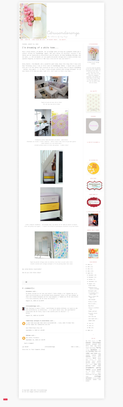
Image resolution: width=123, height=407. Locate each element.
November (91, 277)
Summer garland (92, 311)
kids (95, 364)
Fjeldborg (68, 55)
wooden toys (97, 379)
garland (88, 362)
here (62, 65)
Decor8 (41, 51)
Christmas (97, 343)
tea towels (95, 374)
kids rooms (97, 365)
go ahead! (26, 346)
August (91, 283)
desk (87, 359)
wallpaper (89, 378)
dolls (99, 359)
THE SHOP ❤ (62, 39)
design (99, 358)
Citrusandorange (31, 306)
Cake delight (91, 299)
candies (88, 355)
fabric (93, 361)
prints (93, 371)
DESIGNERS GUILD (96, 344)
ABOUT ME (27, 39)
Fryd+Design (39, 53)
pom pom (88, 371)
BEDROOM (88, 342)
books (99, 351)
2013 (89, 266)
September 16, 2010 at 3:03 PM (35, 340)
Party (98, 348)
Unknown (28, 335)
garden (99, 361)
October (91, 279)
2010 (89, 273)
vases (87, 376)
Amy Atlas (91, 305)
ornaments (90, 368)
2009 (89, 330)
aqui (46, 53)
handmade (99, 362)
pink (99, 370)
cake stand (93, 353)
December (91, 275)
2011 (89, 271)
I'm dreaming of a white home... (40, 48)
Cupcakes (88, 344)
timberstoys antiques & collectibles (37, 320)
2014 (89, 264)
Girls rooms (89, 345)
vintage (97, 376)
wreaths (87, 381)
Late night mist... (93, 318)
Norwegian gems (92, 290)
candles (94, 355)
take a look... (75, 346)
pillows (94, 369)
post (52, 64)
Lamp (95, 345)
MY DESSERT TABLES (52, 39)
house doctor (89, 364)
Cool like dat (92, 316)
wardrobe (95, 378)
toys (99, 374)
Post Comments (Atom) (38, 349)
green (93, 362)
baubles (94, 350)
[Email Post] (26, 281)
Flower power (91, 285)
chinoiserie (88, 358)
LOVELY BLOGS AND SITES (38, 39)
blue (96, 351)
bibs (87, 351)
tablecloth (89, 374)
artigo (51, 51)
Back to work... (92, 303)
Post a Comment (29, 343)
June (90, 325)
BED (100, 341)
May (90, 327)
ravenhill (98, 371)
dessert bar (93, 359)
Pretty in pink (92, 301)
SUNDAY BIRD (91, 320)
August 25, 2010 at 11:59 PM (35, 315)
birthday (91, 351)
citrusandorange (50, 346)
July (90, 323)
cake (87, 353)
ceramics (94, 356)
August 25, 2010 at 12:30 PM (35, 300)
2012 (89, 268)
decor (94, 358)
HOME (22, 39)
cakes (99, 353)
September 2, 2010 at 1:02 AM (35, 330)
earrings (88, 361)
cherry (99, 356)
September (92, 281)
